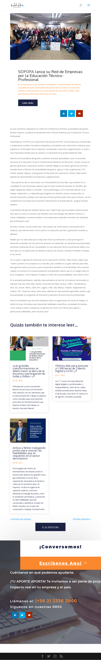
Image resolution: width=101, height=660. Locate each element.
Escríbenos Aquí (60, 563)
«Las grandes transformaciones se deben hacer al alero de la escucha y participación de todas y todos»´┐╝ (29, 371)
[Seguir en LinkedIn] (63, 113)
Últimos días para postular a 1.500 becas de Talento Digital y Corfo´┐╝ (71, 368)
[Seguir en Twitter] (71, 113)
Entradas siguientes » (82, 519)
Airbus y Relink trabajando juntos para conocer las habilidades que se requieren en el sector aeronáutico (29, 453)
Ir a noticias (50, 526)
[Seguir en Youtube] (79, 113)
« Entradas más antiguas (20, 519)
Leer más (27, 102)
